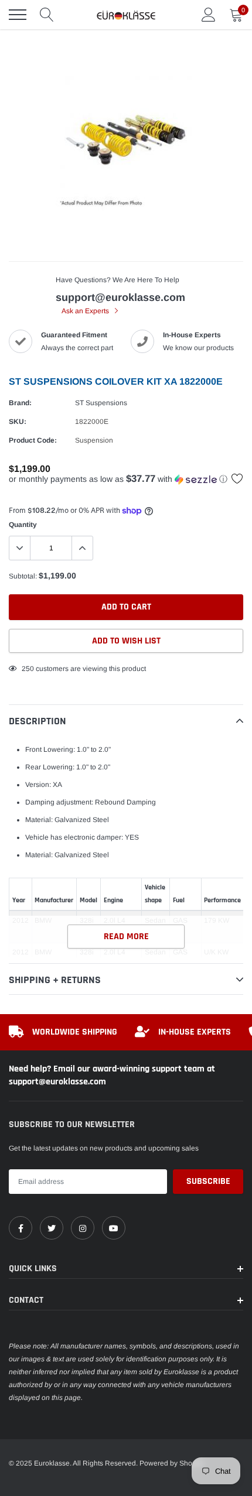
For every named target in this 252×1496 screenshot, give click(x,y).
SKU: (17, 421)
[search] (47, 14)
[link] (20, 1228)
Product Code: (33, 440)
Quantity (23, 525)
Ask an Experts (86, 311)
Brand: (20, 403)
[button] (126, 479)
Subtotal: (23, 576)
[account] (209, 15)
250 (28, 669)
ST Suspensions (101, 403)
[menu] (17, 14)
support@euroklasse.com (120, 297)
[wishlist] (237, 478)
